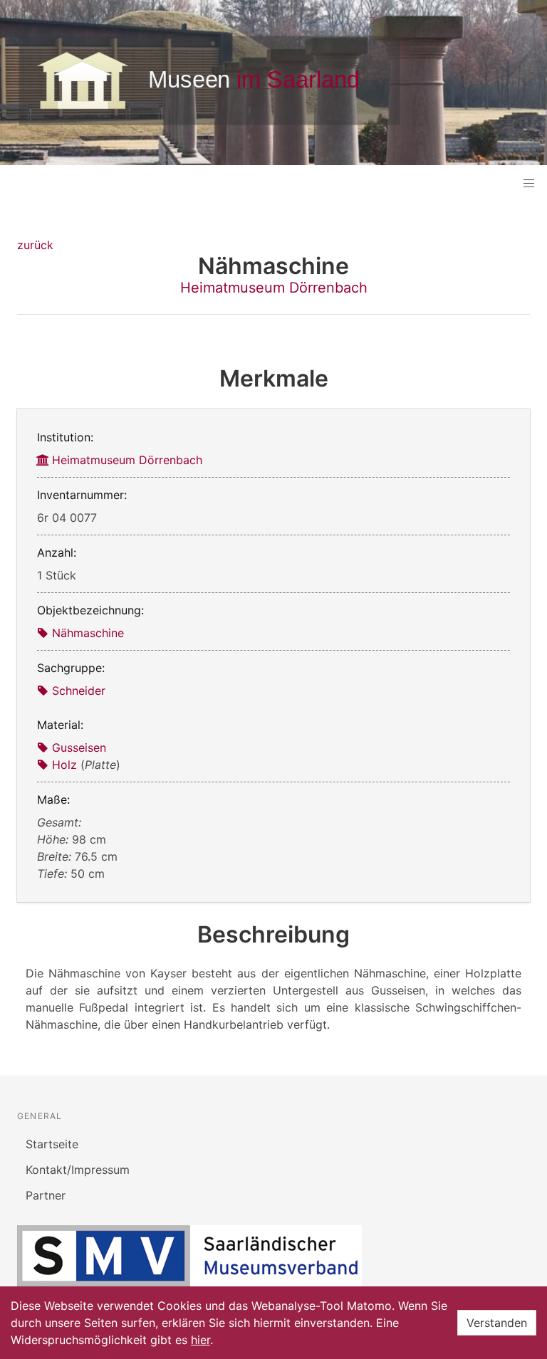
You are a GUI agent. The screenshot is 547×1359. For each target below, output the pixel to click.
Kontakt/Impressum (78, 1170)
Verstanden (497, 1323)
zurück (35, 245)
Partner (46, 1195)
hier (200, 1340)
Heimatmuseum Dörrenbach (274, 287)
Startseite (52, 1144)
